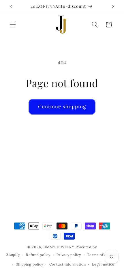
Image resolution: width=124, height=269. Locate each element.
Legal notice (103, 264)
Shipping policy (29, 264)
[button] (13, 24)
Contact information (67, 264)
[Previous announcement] (11, 6)
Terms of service (102, 255)
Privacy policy (69, 255)
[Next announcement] (113, 6)
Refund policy (38, 255)
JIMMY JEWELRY (58, 247)
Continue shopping (62, 106)
